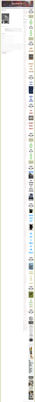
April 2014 (25, 241)
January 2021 (25, 134)
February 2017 (25, 196)
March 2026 (25, 52)
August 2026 (25, 45)
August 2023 (25, 93)
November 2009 (25, 311)
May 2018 (25, 176)
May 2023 (25, 97)
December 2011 (25, 278)
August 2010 (25, 299)
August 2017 (25, 188)
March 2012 (25, 274)
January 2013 (25, 261)
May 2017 (25, 192)
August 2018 (25, 172)
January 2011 (25, 293)
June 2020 (25, 143)
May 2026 (25, 49)
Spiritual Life (25, 41)
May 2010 (25, 303)
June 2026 (25, 48)
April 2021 (25, 130)
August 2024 (25, 77)
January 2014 (25, 245)
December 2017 (25, 183)
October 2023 (25, 90)
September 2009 (25, 314)
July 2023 (25, 94)
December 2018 (25, 167)
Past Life (24, 37)
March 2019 (25, 163)
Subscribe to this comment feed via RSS (6, 51)
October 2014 (25, 233)
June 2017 (25, 191)
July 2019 (25, 158)
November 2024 (25, 73)
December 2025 (25, 56)
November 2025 (25, 57)
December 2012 (25, 262)
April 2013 (25, 257)
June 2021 (25, 127)
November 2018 (25, 168)
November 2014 (25, 232)
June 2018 (25, 175)
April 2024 (25, 82)
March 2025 (25, 68)
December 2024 (25, 72)
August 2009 (25, 315)
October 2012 (25, 265)
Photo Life (25, 38)
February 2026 (25, 53)
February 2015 (25, 228)
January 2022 (25, 118)
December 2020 (25, 135)
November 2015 (25, 216)
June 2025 (25, 64)
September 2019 (25, 155)
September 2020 (25, 139)
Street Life (25, 42)
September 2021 (25, 123)
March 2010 (25, 306)
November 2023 (25, 89)
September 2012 (25, 266)
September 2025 (25, 60)
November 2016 (25, 200)
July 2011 (25, 285)
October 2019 (25, 154)
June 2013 (25, 254)
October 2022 (25, 106)
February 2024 (25, 85)
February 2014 (25, 244)
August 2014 (25, 236)
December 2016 (25, 199)
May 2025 (25, 65)
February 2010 (25, 307)
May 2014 (25, 240)
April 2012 (25, 273)
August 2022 (25, 109)
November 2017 (25, 184)
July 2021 (25, 126)
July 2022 (25, 110)
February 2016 (25, 212)
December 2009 (25, 310)
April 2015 (25, 225)
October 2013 (25, 249)
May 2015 (25, 224)
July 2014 (25, 237)
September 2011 (25, 282)
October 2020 (25, 138)
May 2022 (25, 113)
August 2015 (25, 220)
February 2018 (25, 180)
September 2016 (25, 203)
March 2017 (25, 195)
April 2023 (25, 98)
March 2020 (25, 147)
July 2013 (25, 253)
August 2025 (25, 61)
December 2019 (25, 151)
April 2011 (25, 289)
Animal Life (25, 26)
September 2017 (25, 187)
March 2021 (25, 131)
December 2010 (25, 294)
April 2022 (25, 114)
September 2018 (25, 171)
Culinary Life (25, 29)
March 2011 (25, 290)
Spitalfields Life (17, 3)
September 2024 (25, 76)
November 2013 (25, 248)
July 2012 (25, 269)
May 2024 (25, 81)
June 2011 (25, 286)
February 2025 (25, 69)
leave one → (7, 26)
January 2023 (25, 102)
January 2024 (25, 86)
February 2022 (25, 117)
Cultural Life (25, 30)
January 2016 (25, 213)
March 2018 (25, 179)
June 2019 (25, 159)
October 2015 (25, 217)
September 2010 (25, 298)
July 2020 (25, 142)
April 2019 (25, 162)
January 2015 (25, 229)
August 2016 (25, 204)
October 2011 (25, 281)
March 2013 (25, 258)
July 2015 (25, 221)
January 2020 (25, 150)
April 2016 (25, 209)
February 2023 (25, 101)
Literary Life (25, 33)
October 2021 (25, 122)
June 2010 (25, 302)
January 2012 (25, 277)
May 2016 (25, 208)
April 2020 (25, 146)
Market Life (25, 34)
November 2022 (25, 105)
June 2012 (25, 270)
